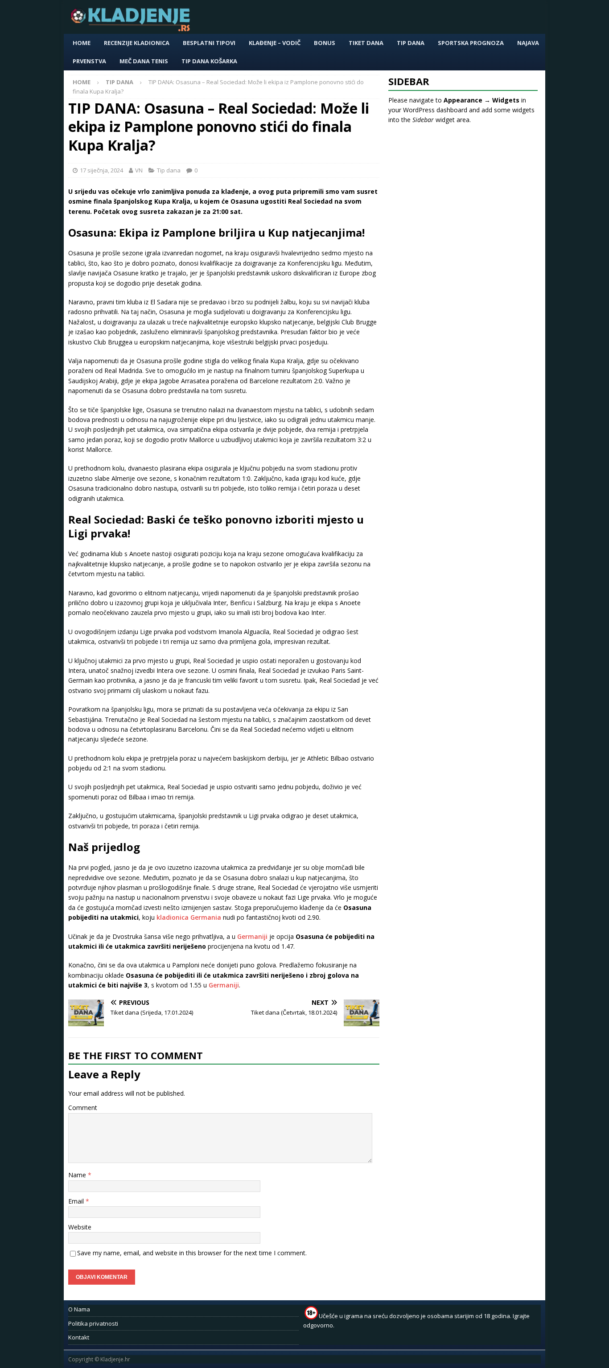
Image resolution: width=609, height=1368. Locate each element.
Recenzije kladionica (136, 43)
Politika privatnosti (93, 1323)
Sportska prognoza (471, 43)
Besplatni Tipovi (209, 43)
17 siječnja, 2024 (101, 170)
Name (78, 1175)
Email (77, 1201)
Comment (82, 1107)
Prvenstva (89, 61)
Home (82, 43)
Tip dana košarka (209, 61)
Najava (528, 43)
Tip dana (410, 43)
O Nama (79, 1309)
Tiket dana (366, 43)
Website (79, 1227)
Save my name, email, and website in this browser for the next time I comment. (192, 1253)
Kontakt (78, 1337)
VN (139, 170)
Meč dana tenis (143, 61)
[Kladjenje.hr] (132, 29)
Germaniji (252, 936)
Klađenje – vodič (274, 43)
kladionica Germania (188, 917)
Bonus (324, 43)
